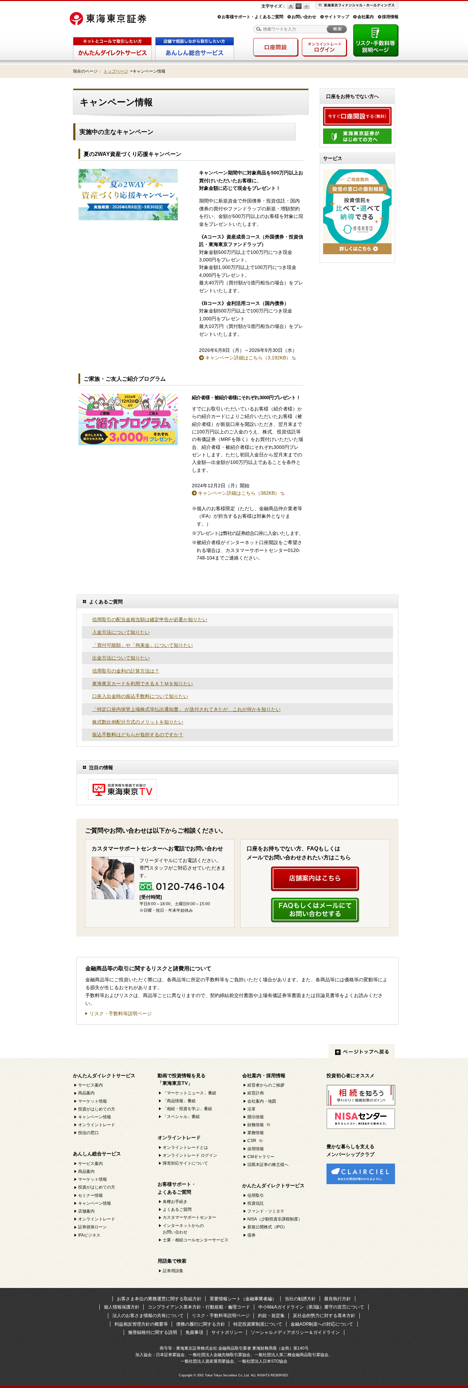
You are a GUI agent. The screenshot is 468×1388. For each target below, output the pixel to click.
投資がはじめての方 (96, 1109)
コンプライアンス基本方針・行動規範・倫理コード (199, 1307)
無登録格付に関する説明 (152, 1332)
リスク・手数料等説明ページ (120, 1013)
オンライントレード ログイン (190, 1155)
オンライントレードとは (185, 1147)
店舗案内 (86, 1211)
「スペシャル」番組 (181, 1116)
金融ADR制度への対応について (322, 1324)
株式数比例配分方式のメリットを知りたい (137, 722)
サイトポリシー (227, 1332)
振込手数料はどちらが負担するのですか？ (137, 734)
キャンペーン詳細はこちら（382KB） (239, 493)
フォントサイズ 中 (298, 6)
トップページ (115, 71)
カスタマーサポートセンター (189, 1217)
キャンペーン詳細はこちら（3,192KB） (248, 357)
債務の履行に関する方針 (200, 1324)
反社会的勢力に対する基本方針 (324, 1315)
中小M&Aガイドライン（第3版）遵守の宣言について (311, 1307)
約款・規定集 (271, 1315)
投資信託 (255, 1203)
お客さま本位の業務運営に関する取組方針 (159, 1298)
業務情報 (255, 1132)
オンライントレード (96, 1124)
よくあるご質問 (177, 1209)
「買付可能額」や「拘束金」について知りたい (142, 645)
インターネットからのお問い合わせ (183, 1229)
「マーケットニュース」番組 (189, 1093)
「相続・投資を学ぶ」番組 (187, 1108)
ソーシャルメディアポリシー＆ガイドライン (295, 1332)
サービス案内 (90, 1085)
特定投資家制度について (257, 1324)
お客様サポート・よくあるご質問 (252, 16)
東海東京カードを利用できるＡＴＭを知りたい (142, 683)
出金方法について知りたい (121, 658)
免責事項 (194, 1332)
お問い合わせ (304, 16)
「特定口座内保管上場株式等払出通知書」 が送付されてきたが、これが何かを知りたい (186, 709)
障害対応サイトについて (185, 1163)
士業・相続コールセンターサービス (196, 1240)
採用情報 (390, 16)
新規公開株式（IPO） (267, 1227)
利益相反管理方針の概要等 (141, 1324)
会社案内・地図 (261, 1101)
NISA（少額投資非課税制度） (274, 1219)
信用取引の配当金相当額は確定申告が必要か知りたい (149, 619)
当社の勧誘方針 (300, 1298)
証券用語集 (173, 1270)
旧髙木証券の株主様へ (267, 1164)
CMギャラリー (260, 1156)
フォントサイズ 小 (306, 6)
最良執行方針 (337, 1298)
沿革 (251, 1109)
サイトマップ (336, 16)
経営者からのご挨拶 (265, 1085)
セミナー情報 (90, 1195)
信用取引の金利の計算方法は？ (125, 671)
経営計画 (255, 1093)
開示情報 (255, 1117)
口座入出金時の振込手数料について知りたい (140, 696)
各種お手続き (175, 1201)
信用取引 (255, 1195)
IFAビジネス (89, 1235)
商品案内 (86, 1093)
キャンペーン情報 (94, 1117)
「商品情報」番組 (179, 1100)
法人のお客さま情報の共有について (148, 1315)
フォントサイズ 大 (290, 6)
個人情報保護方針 (121, 1307)
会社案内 (365, 16)
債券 (251, 1235)
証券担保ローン (92, 1227)
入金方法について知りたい (121, 632)
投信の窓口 (88, 1132)
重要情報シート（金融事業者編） (243, 1298)
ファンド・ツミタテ (265, 1211)
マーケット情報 (92, 1101)
